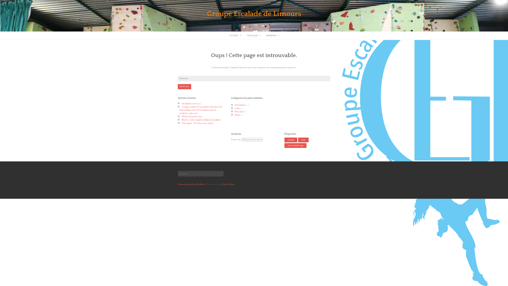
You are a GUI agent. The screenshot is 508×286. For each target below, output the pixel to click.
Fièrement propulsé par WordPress (191, 184)
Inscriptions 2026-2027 (191, 103)
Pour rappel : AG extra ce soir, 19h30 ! (198, 123)
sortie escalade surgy (295, 145)
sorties (237, 108)
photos (237, 115)
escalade (291, 139)
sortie (303, 139)
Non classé (239, 111)
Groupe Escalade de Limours (254, 14)
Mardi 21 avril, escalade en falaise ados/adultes (201, 120)
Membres (271, 35)
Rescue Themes (229, 184)
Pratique (252, 35)
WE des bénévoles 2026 (192, 116)
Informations (240, 105)
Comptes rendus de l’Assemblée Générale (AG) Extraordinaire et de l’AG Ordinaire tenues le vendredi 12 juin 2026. (200, 110)
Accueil (234, 35)
